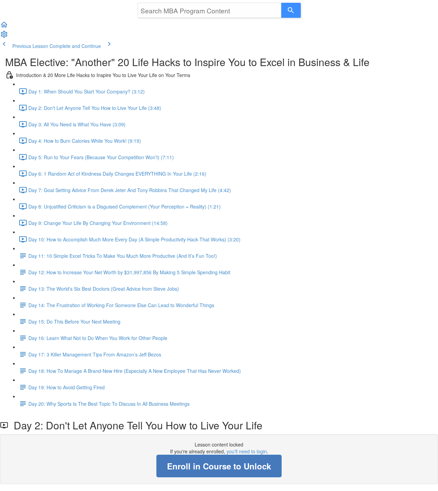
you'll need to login (247, 451)
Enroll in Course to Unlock (219, 466)
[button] (4, 26)
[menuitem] (4, 36)
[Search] (291, 10)
